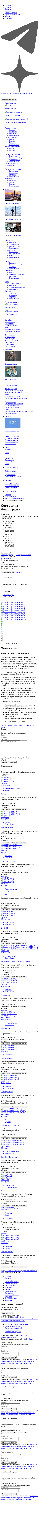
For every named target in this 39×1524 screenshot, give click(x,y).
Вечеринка (13, 276)
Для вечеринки (14, 160)
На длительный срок (16, 158)
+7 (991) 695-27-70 (7, 558)
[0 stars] (3, 758)
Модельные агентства (12, 331)
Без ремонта (13, 171)
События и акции (11, 471)
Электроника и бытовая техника (16, 392)
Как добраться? (23, 1271)
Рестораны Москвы (12, 1295)
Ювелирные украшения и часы (16, 398)
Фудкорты (12, 293)
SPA (6, 327)
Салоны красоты (11, 344)
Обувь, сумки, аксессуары (14, 390)
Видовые (12, 133)
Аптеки (7, 394)
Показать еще (14, 135)
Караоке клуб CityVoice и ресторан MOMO (16, 961)
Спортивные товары (12, 405)
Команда (8, 7)
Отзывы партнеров (12, 1282)
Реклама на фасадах (12, 440)
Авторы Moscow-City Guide (15, 1321)
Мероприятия (10, 250)
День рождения (14, 254)
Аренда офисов (10, 128)
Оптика (7, 409)
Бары (7, 261)
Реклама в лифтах (11, 442)
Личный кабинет (18, 1317)
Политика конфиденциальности (16, 1324)
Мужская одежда (11, 385)
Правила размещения (12, 14)
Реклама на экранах (12, 438)
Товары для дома (11, 389)
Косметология (10, 322)
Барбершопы (9, 324)
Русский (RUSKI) (7, 827)
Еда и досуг (9, 189)
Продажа (12, 150)
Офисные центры (11, 488)
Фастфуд (8, 291)
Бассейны (8, 320)
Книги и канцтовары (12, 396)
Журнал (8, 16)
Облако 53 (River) (7, 1218)
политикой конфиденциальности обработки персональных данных (19, 1361)
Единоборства (10, 337)
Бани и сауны (10, 342)
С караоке (12, 267)
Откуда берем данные (12, 1330)
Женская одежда (11, 413)
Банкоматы (9, 458)
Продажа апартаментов (13, 169)
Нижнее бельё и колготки (14, 404)
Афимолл (8, 350)
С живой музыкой (15, 265)
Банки (7, 447)
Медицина (8, 1300)
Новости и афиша (11, 467)
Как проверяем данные (13, 1332)
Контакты (8, 18)
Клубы (11, 272)
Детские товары (10, 402)
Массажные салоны (12, 340)
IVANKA (4, 894)
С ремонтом (13, 173)
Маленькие (13, 132)
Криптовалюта (10, 475)
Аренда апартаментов (12, 154)
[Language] (1, 95)
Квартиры (8, 178)
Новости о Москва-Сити (13, 473)
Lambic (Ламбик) (7, 1092)
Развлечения (9, 270)
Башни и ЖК (9, 480)
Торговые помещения (12, 147)
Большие (12, 130)
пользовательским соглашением (19, 1363)
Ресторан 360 (5, 1028)
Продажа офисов (11, 137)
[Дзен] (19, 92)
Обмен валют (10, 460)
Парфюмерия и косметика (14, 387)
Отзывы (8, 9)
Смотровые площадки (17, 274)
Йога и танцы (10, 346)
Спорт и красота (11, 302)
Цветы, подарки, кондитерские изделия (19, 411)
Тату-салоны (9, 335)
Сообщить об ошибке (23, 555)
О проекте (8, 5)
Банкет (11, 255)
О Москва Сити (10, 491)
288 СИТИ (5, 928)
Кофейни (12, 297)
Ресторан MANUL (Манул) (10, 1125)
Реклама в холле (10, 444)
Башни (7, 1289)
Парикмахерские (11, 325)
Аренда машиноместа (12, 163)
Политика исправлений (13, 1328)
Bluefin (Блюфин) (7, 1058)
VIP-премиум (14, 244)
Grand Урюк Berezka (8, 861)
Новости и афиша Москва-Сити (12, 1319)
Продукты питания (12, 407)
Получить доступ (7, 555)
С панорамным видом (17, 287)
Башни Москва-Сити (12, 484)
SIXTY (3, 1190)
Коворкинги (9, 165)
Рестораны (9, 240)
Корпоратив (13, 252)
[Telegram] (19, 54)
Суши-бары (13, 295)
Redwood (4, 794)
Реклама (8, 11)
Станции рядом (8, 595)
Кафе (7, 282)
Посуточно (13, 156)
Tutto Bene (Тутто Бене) (9, 1157)
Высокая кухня (14, 246)
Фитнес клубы (10, 339)
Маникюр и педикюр (12, 329)
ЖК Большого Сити (12, 486)
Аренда (11, 148)
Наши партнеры (10, 1280)
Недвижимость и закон (13, 477)
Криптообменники (11, 462)
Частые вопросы (11, 13)
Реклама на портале (12, 436)
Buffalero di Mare (7, 1252)
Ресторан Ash (6, 995)
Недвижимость (10, 103)
